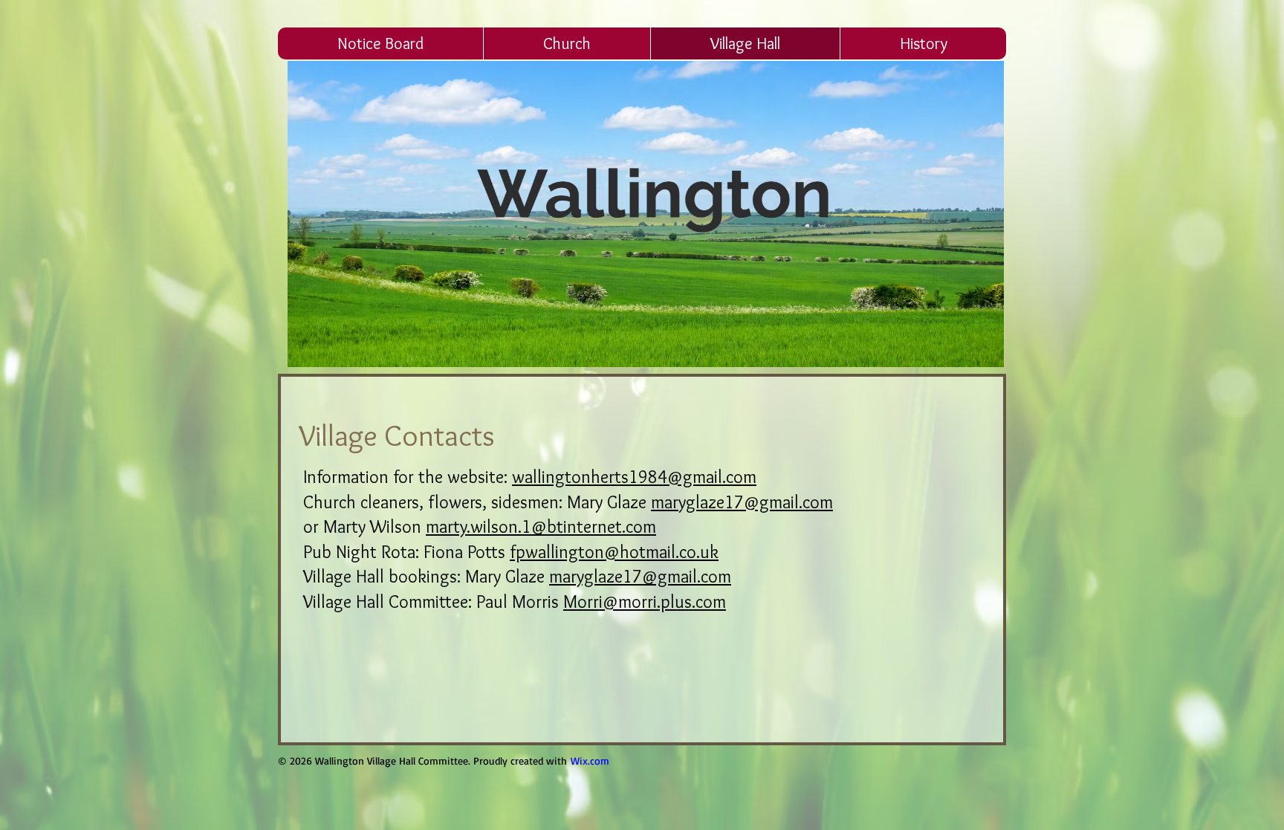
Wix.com (590, 760)
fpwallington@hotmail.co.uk (614, 551)
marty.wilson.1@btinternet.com (541, 526)
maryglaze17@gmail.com (742, 502)
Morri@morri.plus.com (644, 601)
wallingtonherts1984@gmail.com (634, 476)
